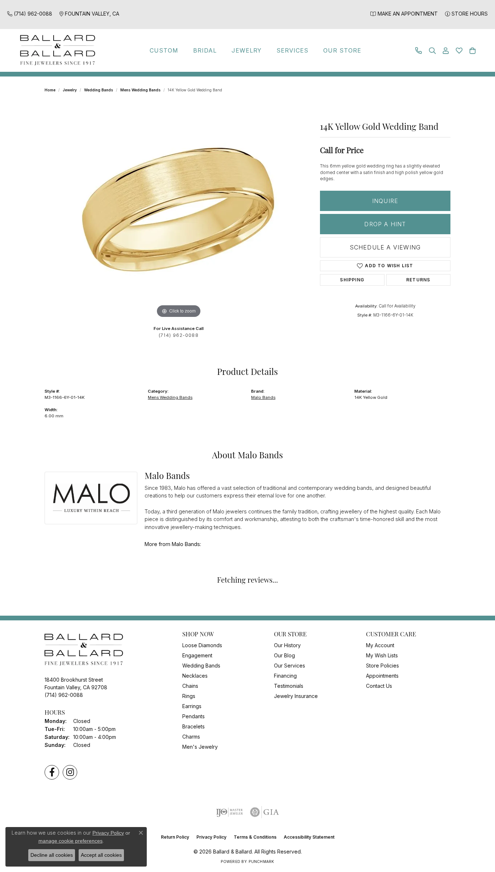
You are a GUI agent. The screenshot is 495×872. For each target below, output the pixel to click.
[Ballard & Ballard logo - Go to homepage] (56, 50)
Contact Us (379, 686)
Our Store (342, 50)
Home (50, 90)
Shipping (352, 279)
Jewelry (247, 50)
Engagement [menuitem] (197, 655)
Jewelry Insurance (296, 696)
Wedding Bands (98, 90)
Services (292, 50)
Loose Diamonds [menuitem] (202, 645)
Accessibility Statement (309, 837)
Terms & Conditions (255, 837)
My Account (380, 645)
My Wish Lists (382, 655)
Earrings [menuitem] (191, 706)
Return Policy (175, 837)
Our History (287, 645)
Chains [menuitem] (190, 686)
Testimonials (288, 686)
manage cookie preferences (70, 841)
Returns (418, 279)
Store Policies (382, 665)
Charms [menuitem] (191, 736)
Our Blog (284, 655)
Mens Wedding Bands (140, 90)
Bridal (205, 50)
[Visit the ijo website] (229, 812)
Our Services (289, 665)
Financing (285, 676)
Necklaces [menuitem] (195, 676)
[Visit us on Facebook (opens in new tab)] (52, 772)
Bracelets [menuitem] (193, 726)
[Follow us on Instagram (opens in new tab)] (70, 772)
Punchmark (261, 861)
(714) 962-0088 (179, 335)
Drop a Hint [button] (385, 224)
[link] (29, 13)
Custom (164, 50)
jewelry (70, 90)
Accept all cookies (101, 855)
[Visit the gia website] (264, 812)
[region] (178, 211)
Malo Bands (263, 397)
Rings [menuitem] (188, 696)
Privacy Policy (211, 837)
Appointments (382, 676)
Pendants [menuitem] (193, 716)
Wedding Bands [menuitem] (201, 665)
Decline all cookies (51, 855)
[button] (432, 51)
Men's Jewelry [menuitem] (200, 747)
